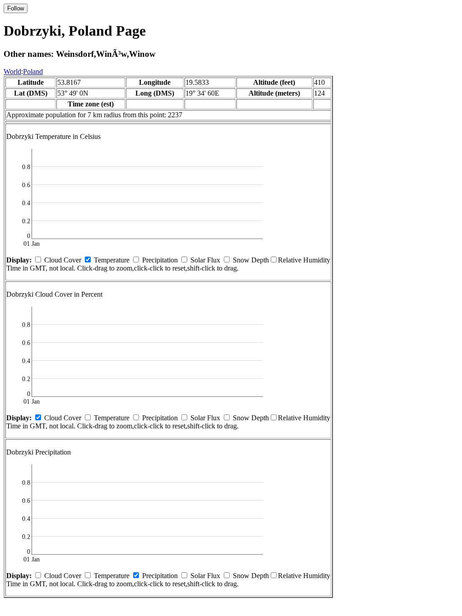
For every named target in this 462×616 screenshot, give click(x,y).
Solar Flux (205, 260)
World (12, 71)
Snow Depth (251, 260)
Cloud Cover (62, 260)
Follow (15, 8)
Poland (33, 71)
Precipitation (160, 260)
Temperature (111, 260)
